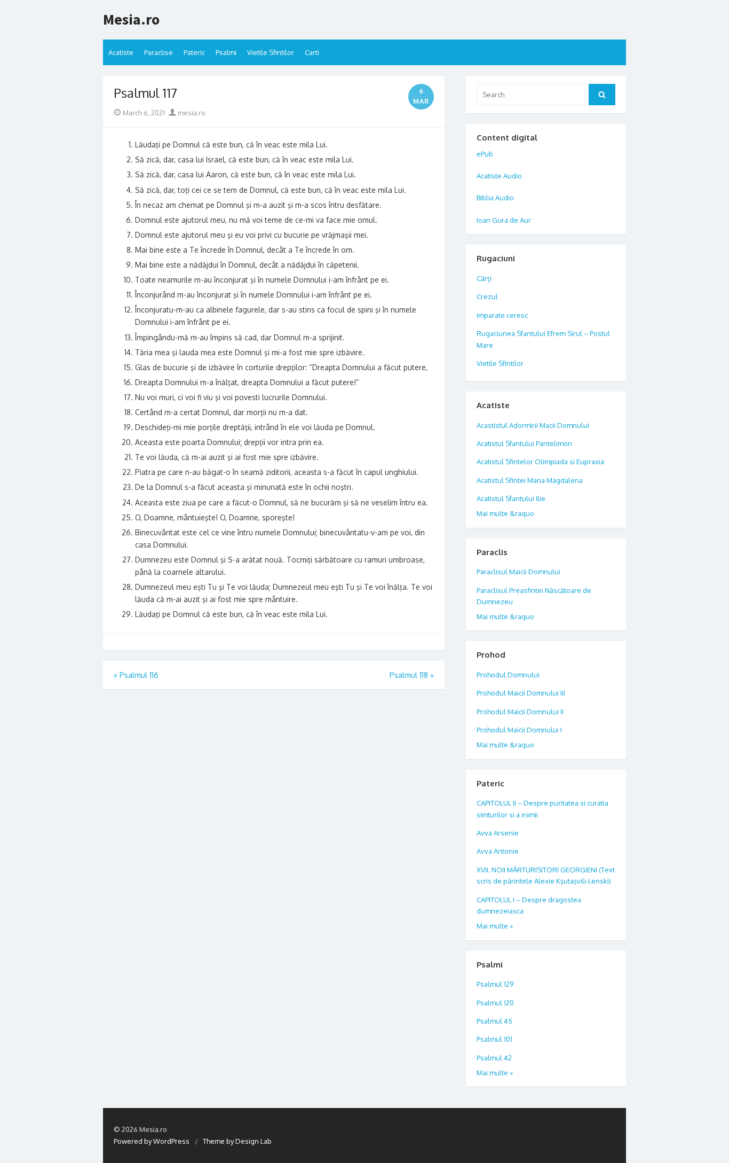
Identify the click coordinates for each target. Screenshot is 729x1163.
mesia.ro (190, 112)
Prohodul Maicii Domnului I (519, 729)
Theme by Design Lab (237, 1141)
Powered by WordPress (151, 1141)
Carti (312, 52)
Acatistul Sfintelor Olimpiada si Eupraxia (540, 461)
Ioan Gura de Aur (504, 220)
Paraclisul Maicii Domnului (518, 571)
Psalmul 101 (494, 1039)
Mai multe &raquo (505, 513)
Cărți (484, 278)
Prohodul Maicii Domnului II (520, 711)
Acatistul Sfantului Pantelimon (524, 443)
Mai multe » (495, 926)
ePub (485, 154)
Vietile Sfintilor (270, 52)
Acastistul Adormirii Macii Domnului (533, 425)
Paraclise (158, 52)
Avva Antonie (498, 851)
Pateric (194, 52)
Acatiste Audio (499, 175)
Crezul (487, 296)
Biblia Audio (495, 197)
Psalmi (226, 52)
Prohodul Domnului (508, 674)
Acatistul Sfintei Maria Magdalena (530, 480)
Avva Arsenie (498, 833)
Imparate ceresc (502, 315)
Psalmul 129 (495, 984)
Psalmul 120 (495, 1002)
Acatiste (120, 52)
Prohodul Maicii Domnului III (521, 693)
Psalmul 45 (494, 1021)
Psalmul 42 (494, 1057)
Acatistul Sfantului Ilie (511, 498)
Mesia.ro (131, 20)
